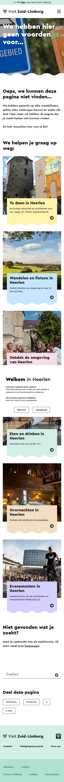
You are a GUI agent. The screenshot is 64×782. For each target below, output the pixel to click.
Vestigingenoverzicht (31, 746)
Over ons (56, 746)
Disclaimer (8, 767)
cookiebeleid (31, 400)
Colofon (25, 767)
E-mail (9, 711)
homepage (32, 646)
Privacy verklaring (12, 774)
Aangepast (41, 410)
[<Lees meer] (51, 218)
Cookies (33, 774)
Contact (7, 746)
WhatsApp (11, 702)
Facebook (31, 702)
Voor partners (52, 774)
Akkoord (21, 410)
